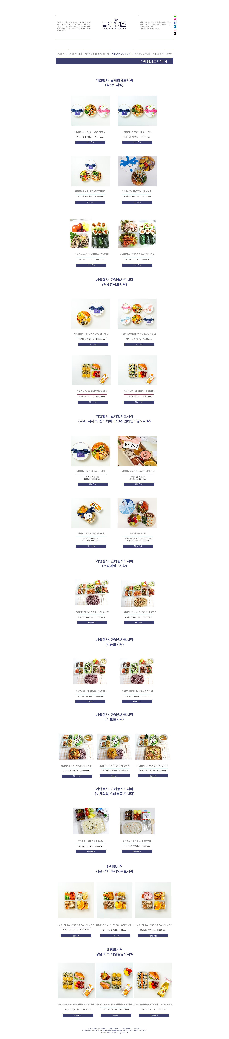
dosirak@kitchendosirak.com (114, 1030)
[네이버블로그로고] (175, 16)
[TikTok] (175, 33)
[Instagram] (175, 19)
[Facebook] (175, 23)
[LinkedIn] (175, 26)
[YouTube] (175, 30)
